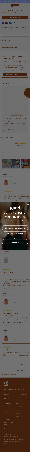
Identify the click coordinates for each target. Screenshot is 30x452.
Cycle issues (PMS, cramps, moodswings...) (15, 228)
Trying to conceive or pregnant (15, 233)
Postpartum (15, 238)
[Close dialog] (28, 204)
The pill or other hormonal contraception (15, 223)
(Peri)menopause (15, 242)
